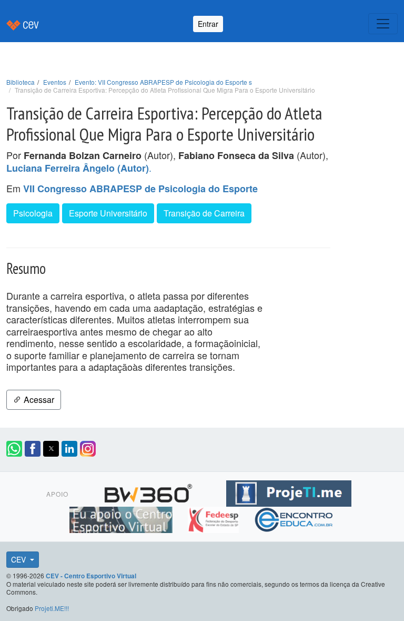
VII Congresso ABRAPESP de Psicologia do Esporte (140, 188)
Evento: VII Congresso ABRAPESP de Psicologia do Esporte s (163, 81)
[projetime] (289, 492)
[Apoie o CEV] (122, 518)
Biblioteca (20, 81)
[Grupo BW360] (149, 492)
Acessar (38, 399)
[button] (14, 449)
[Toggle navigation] (383, 23)
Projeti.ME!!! (52, 608)
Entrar (208, 23)
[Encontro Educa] (294, 518)
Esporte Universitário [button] (108, 213)
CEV (19, 559)
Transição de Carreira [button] (204, 213)
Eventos (54, 81)
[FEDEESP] (214, 518)
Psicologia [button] (33, 213)
